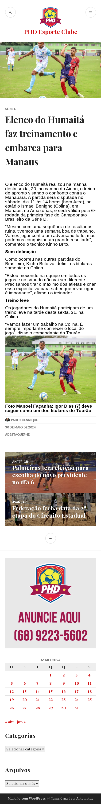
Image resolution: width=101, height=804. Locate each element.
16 (63, 691)
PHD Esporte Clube (50, 31)
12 (11, 691)
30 (63, 707)
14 (37, 691)
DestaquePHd (18, 434)
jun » (21, 721)
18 (89, 691)
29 (50, 707)
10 (76, 683)
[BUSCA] (10, 12)
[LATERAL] (50, 538)
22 (50, 699)
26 (11, 707)
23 (63, 699)
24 (76, 699)
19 (11, 699)
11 (89, 683)
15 (50, 691)
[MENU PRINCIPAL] (90, 12)
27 (24, 707)
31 (76, 707)
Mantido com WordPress (27, 798)
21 (37, 699)
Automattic (84, 798)
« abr (9, 721)
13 (24, 691)
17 (76, 691)
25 (89, 699)
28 (37, 707)
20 (24, 699)
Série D (10, 109)
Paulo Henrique (24, 420)
